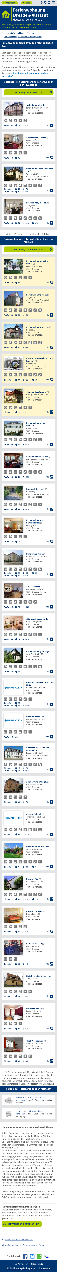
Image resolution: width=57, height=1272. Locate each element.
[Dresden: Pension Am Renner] (13, 558)
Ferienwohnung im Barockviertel (35, 521)
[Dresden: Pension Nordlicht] (13, 721)
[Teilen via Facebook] (26, 1256)
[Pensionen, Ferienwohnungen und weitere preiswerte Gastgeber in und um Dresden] (8, 1100)
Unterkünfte (9, 2)
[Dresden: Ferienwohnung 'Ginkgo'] (13, 655)
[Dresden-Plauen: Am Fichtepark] (13, 591)
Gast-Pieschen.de (34, 1041)
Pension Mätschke (35, 814)
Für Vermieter (21, 1263)
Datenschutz (36, 1263)
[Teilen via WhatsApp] (40, 1256)
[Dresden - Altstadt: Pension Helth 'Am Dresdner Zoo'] (13, 174)
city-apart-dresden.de (37, 619)
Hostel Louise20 (34, 1008)
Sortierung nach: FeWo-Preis (33, 92)
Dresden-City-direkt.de (37, 202)
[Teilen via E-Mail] (47, 1256)
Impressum (44, 1268)
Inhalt (27, 2)
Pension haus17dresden (37, 846)
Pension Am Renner (35, 553)
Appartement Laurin (36, 137)
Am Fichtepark (33, 586)
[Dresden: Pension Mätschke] (13, 818)
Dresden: (20, 1097)
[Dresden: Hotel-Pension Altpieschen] (13, 980)
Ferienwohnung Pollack (37, 294)
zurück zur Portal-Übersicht (19, 1239)
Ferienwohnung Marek (37, 327)
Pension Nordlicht (35, 716)
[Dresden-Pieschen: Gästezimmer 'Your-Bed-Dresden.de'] (13, 753)
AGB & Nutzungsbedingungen (21, 1268)
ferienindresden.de (35, 105)
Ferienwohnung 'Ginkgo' (38, 651)
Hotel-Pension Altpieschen (39, 976)
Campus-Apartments (36, 392)
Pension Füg (32, 879)
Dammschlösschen (35, 489)
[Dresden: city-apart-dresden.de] (13, 623)
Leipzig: (19, 1111)
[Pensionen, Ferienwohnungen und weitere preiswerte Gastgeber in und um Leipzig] (8, 1113)
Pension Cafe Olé (34, 911)
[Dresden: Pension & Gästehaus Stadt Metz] (13, 688)
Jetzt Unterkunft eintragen (23, 1223)
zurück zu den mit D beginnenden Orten (24, 1245)
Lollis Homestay (34, 943)
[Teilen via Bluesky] (33, 1256)
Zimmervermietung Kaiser (38, 781)
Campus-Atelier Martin (37, 456)
